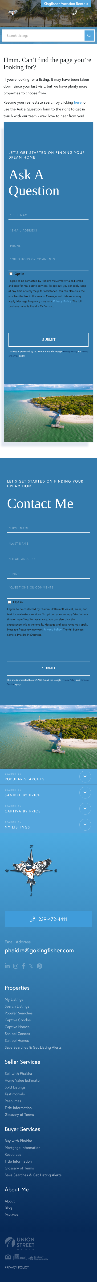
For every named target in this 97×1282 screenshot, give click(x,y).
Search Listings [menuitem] (17, 1006)
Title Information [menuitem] (18, 1107)
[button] (89, 35)
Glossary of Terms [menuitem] (19, 1114)
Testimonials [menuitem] (15, 1094)
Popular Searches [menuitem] (19, 1013)
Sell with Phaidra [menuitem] (18, 1073)
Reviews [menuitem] (11, 1214)
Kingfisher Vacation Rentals (66, 3)
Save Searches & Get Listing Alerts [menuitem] (33, 1047)
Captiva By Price (23, 811)
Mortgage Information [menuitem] (22, 1147)
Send (48, 340)
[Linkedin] (7, 966)
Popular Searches (25, 779)
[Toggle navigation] (87, 13)
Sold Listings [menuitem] (15, 1087)
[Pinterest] (39, 966)
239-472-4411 (52, 919)
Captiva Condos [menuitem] (18, 1019)
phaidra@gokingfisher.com (39, 950)
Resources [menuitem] (13, 1100)
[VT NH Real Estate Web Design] (48, 1243)
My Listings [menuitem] (14, 999)
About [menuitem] (10, 1201)
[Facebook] (23, 966)
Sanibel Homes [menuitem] (17, 1040)
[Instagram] (15, 966)
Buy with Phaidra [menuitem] (18, 1140)
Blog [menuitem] (8, 1208)
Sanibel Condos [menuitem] (17, 1033)
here (77, 102)
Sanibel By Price (22, 795)
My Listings (17, 827)
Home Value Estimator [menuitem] (23, 1080)
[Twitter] (31, 966)
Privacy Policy (62, 301)
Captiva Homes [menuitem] (17, 1026)
